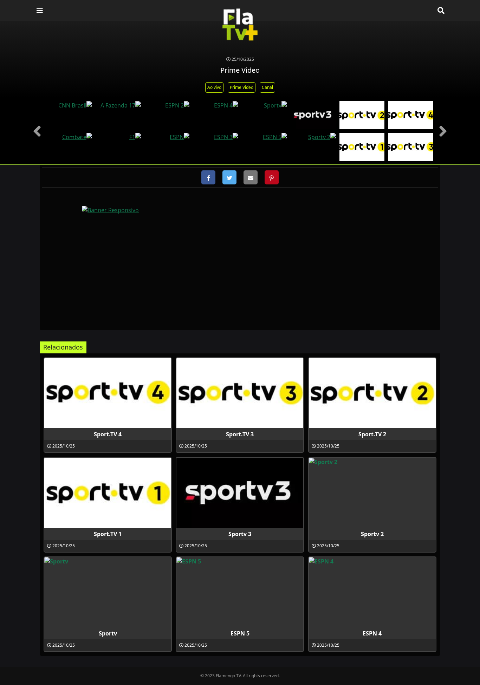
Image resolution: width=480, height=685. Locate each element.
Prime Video (241, 87)
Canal (267, 87)
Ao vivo (214, 87)
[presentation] (37, 131)
